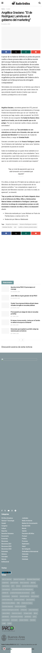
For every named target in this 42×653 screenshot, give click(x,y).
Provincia (25, 541)
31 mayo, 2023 (15, 333)
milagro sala (28, 613)
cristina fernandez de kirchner (19, 592)
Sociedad (25, 556)
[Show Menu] (2, 3)
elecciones (34, 596)
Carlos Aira (5, 586)
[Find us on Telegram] (15, 511)
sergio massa (24, 620)
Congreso (4, 526)
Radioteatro (25, 544)
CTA (33, 592)
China (18, 586)
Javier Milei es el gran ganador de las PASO (24, 296)
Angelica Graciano (12, 224)
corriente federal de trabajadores (22, 589)
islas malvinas (33, 609)
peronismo (5, 620)
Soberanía (25, 554)
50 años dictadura (7, 518)
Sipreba (32, 620)
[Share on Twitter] (16, 51)
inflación (23, 609)
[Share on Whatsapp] (26, 51)
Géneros (4, 554)
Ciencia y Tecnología (7, 520)
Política (24, 538)
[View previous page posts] (19, 340)
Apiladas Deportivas (33, 579)
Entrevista (4, 551)
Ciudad (8, 9)
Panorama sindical (16, 616)
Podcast (24, 536)
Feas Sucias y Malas (8, 603)
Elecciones (4, 541)
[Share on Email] (36, 51)
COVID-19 (5, 592)
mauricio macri (16, 613)
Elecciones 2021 (6, 544)
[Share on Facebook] (6, 51)
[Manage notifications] (4, 648)
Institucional (5, 562)
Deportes (4, 531)
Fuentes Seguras (7, 606)
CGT (13, 586)
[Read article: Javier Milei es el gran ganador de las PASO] (5, 297)
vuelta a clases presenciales (27, 227)
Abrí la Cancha (6, 579)
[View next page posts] (22, 340)
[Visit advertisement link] (21, 258)
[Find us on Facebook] (1, 511)
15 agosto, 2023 (16, 291)
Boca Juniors (24, 582)
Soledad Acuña (7, 227)
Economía (4, 538)
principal (14, 620)
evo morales (30, 599)
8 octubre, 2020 (5, 24)
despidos (15, 596)
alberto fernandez (19, 579)
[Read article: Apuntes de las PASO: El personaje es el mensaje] (5, 289)
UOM (3, 623)
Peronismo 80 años (28, 533)
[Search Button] (40, 3)
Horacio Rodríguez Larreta (28, 224)
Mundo (24, 528)
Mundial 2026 (26, 526)
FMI (18, 603)
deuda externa (24, 596)
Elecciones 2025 (6, 549)
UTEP (9, 623)
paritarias (28, 616)
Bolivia (33, 582)
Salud (23, 546)
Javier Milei (6, 613)
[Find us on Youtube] (8, 511)
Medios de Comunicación (30, 523)
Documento (5, 536)
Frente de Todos (27, 603)
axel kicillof (14, 582)
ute (15, 227)
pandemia (5, 616)
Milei (35, 613)
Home (3, 9)
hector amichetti (20, 606)
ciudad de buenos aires (29, 586)
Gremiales (4, 556)
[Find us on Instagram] (12, 511)
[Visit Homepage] (21, 3)
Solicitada (25, 559)
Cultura (3, 528)
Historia (3, 559)
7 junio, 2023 (15, 316)
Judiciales (25, 518)
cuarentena (5, 596)
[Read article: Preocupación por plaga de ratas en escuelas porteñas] (5, 314)
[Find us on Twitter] (5, 511)
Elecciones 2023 (6, 546)
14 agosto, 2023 (16, 298)
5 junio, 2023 (15, 324)
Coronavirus (6, 589)
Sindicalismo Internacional (30, 551)
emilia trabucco (7, 599)
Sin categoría (26, 549)
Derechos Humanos (7, 533)
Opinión (24, 531)
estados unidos (19, 599)
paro (34, 616)
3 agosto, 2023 (15, 307)
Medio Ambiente (27, 520)
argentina (5, 582)
